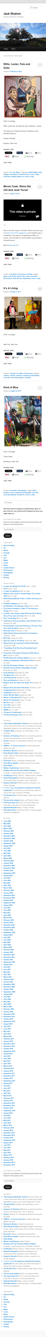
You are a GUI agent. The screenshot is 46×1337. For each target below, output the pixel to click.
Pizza (6, 588)
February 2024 (9, 890)
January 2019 (8, 1041)
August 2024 (8, 875)
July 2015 (7, 1145)
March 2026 (8, 828)
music (28, 276)
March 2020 (8, 1006)
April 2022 (7, 945)
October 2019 (8, 1019)
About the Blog (9, 545)
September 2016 (9, 1110)
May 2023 (7, 912)
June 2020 (7, 999)
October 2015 (8, 1138)
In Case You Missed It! (12, 591)
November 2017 (9, 1076)
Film (5, 555)
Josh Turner (12, 276)
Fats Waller (14, 174)
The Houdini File (10, 795)
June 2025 (7, 851)
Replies (28, 377)
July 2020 (7, 997)
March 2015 (8, 1155)
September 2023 (9, 903)
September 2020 (9, 992)
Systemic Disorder (10, 783)
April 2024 (7, 885)
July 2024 (7, 878)
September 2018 (9, 1051)
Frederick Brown (23, 174)
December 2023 (9, 895)
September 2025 (9, 843)
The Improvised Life (11, 802)
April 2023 (7, 915)
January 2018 (8, 1071)
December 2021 (9, 955)
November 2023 (9, 898)
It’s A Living (11, 288)
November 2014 (9, 1165)
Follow (8, 536)
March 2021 (8, 977)
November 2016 (9, 1105)
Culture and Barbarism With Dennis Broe (18, 660)
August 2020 (8, 994)
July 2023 (7, 907)
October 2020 (8, 989)
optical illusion (9, 568)
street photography (17, 377)
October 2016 (8, 1108)
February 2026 (9, 831)
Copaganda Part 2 (10, 690)
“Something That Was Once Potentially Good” (20, 648)
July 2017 (7, 1086)
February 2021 (9, 979)
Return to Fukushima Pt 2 (13, 697)
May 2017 (7, 1091)
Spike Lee (20, 176)
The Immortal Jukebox (12, 800)
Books (6, 550)
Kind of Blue (11, 387)
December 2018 (9, 1044)
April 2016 (7, 1123)
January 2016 (8, 1130)
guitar (5, 276)
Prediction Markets (10, 603)
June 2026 (7, 821)
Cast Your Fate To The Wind (14, 640)
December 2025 (9, 836)
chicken (6, 375)
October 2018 (8, 1048)
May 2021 (7, 972)
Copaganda (8, 692)
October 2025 (8, 841)
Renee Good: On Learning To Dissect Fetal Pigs (21, 643)
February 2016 (9, 1128)
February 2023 (9, 920)
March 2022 (8, 947)
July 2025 (7, 848)
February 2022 (9, 949)
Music (18, 172)
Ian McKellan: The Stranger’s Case (16, 606)
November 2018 (9, 1046)
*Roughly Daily (9, 731)
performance (8, 278)
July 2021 (7, 967)
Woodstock (21, 495)
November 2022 (9, 927)
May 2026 (7, 823)
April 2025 (7, 856)
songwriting (26, 278)
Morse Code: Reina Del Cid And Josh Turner (17, 188)
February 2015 (9, 1157)
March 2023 (8, 917)
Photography (22, 490)
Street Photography (11, 778)
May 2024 (7, 883)
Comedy (13, 373)
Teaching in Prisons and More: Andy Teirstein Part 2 (23, 621)
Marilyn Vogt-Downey (11, 768)
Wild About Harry (10, 810)
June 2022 (7, 940)
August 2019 (8, 1024)
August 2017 (8, 1083)
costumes (19, 375)
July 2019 (7, 1026)
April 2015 (7, 1152)
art (27, 172)
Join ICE (7, 705)
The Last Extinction (11, 680)
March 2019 (8, 1036)
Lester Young (34, 174)
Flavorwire (7, 760)
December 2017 (9, 1073)
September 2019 (9, 1021)
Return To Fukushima (11, 700)
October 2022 (8, 930)
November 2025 (9, 838)
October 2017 (8, 1078)
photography (35, 375)
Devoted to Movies (10, 750)
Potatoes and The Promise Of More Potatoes (20, 770)
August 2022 (8, 935)
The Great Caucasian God (13, 715)
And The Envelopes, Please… (14, 665)
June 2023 (7, 910)
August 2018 (8, 1053)
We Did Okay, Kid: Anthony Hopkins (17, 658)
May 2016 (7, 1120)
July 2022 (7, 937)
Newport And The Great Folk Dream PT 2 (18, 682)
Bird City (7, 638)
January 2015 (8, 1160)
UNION (6, 710)
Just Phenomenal (10, 677)
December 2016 (9, 1103)
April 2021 (7, 974)
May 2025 (7, 853)
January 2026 (8, 833)
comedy (12, 375)
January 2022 (8, 952)
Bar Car (6, 702)
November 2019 (9, 1016)
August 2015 (8, 1142)
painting (14, 176)
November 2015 (9, 1135)
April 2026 (7, 826)
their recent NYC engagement (17, 233)
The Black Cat (9, 675)
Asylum (6, 741)
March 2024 (8, 888)
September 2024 (9, 873)
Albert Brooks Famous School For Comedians (20, 633)
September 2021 (9, 962)
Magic (6, 560)
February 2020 (9, 1009)
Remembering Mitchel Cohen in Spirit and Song (21, 598)
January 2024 (8, 893)
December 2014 (9, 1162)
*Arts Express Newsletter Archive (15, 723)
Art (11, 172)
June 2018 (7, 1058)
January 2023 (8, 922)
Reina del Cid (13, 245)
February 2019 (9, 1039)
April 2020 (7, 1004)
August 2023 (8, 905)
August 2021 (8, 964)
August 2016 (8, 1113)
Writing (29, 274)
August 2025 (8, 846)
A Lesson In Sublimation (13, 712)
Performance (22, 274)
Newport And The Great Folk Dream (16, 687)
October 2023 (8, 900)
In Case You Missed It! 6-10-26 (14, 586)
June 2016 (7, 1118)
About (13, 49)
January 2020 (8, 1011)
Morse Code (21, 276)
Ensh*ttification (9, 673)
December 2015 (9, 1133)
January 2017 (8, 1100)
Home (6, 49)
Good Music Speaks (11, 763)
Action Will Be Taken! (11, 695)
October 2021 (8, 959)
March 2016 (8, 1125)
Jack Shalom (12, 13)
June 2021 (7, 969)
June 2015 (7, 1147)
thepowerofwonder (10, 807)
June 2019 (7, 1029)
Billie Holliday (33, 172)
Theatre (6, 575)
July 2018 (7, 1056)
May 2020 (7, 1001)
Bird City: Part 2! (10, 631)
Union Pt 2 (7, 707)
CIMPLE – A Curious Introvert (14, 745)
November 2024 (9, 868)
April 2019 (7, 1034)
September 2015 (9, 1140)
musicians (7, 176)
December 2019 (9, 1014)
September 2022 (9, 932)
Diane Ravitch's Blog (11, 753)
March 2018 (8, 1066)
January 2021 (8, 982)
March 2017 (8, 1095)
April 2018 (7, 1063)
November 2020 (9, 987)
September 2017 (9, 1081)
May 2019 (7, 1031)
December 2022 (9, 925)
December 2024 (9, 865)
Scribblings (8, 775)
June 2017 (7, 1088)
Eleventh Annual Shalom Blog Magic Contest (20, 668)
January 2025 (8, 863)
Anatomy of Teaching (11, 736)
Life (14, 172)
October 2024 (8, 870)
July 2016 (7, 1115)
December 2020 (9, 984)
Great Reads (8, 765)
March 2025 (8, 858)
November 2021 (9, 957)
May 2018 (7, 1061)
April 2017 (7, 1093)
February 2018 (9, 1068)
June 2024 (7, 880)
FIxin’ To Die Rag (10, 618)
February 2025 (9, 860)
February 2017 (9, 1098)
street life (7, 377)
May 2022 (7, 942)
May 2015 (7, 1150)
